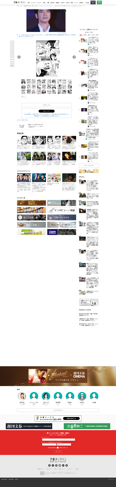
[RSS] (66, 465)
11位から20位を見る (89, 165)
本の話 (16, 479)
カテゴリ (39, 2)
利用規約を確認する (52, 447)
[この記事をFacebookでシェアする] (12, 47)
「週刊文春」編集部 (92, 90)
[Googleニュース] (60, 465)
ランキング (33, 2)
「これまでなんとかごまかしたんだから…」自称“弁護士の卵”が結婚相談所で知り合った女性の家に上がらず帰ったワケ (47, 35)
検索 (88, 2)
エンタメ (19, 120)
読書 (72, 2)
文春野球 (81, 2)
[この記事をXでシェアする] (12, 43)
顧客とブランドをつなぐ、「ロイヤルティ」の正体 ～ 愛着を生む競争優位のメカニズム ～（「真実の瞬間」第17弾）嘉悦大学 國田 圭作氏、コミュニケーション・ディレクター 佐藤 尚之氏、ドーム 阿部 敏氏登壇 (39, 188)
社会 (26, 120)
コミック (76, 2)
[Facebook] (49, 465)
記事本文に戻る (46, 105)
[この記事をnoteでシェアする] (12, 59)
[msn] (63, 465)
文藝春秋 (57, 2)
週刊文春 (52, 2)
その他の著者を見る (58, 410)
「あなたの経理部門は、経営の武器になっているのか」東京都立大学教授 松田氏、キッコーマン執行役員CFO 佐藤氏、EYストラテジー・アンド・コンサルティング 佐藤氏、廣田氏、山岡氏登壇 (24, 188)
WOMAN (63, 2)
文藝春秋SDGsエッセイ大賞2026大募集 (53, 184)
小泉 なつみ (91, 44)
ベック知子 (91, 161)
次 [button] (74, 57)
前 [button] (19, 57)
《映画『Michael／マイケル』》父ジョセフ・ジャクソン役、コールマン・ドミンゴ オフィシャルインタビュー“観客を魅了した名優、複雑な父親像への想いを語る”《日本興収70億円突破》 (69, 187)
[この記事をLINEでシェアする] (12, 56)
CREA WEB (11, 479)
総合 (92, 32)
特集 (44, 2)
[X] (53, 465)
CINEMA (68, 2)
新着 (29, 2)
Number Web (4, 479)
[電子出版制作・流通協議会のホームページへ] (42, 473)
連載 (48, 2)
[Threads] (56, 465)
